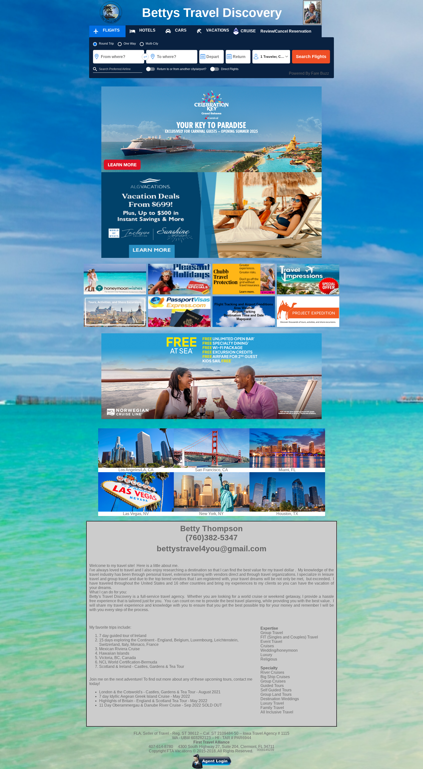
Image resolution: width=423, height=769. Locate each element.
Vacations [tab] (217, 30)
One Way (130, 43)
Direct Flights (229, 69)
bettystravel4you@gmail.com (211, 548)
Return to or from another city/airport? (181, 69)
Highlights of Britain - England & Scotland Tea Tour (143, 701)
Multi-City (152, 43)
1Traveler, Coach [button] (274, 57)
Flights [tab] (111, 30)
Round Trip (106, 43)
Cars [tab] (181, 30)
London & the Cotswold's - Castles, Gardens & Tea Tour (147, 692)
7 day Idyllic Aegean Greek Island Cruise (134, 696)
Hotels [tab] (147, 30)
